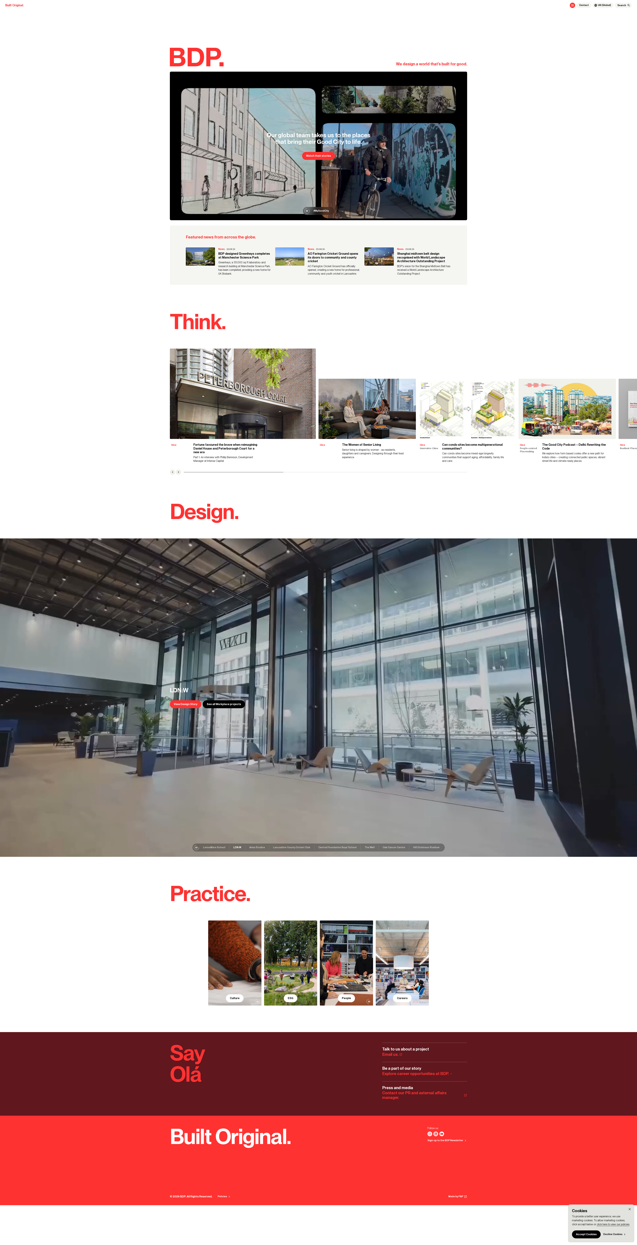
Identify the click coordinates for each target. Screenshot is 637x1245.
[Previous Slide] (172, 472)
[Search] (628, 5)
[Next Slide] (178, 472)
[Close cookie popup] (629, 1209)
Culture (235, 998)
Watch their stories (318, 155)
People (346, 998)
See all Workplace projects (224, 704)
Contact (584, 5)
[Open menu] (572, 5)
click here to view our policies (613, 1224)
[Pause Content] (307, 211)
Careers (402, 998)
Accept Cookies (586, 1234)
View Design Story (185, 704)
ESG (290, 998)
